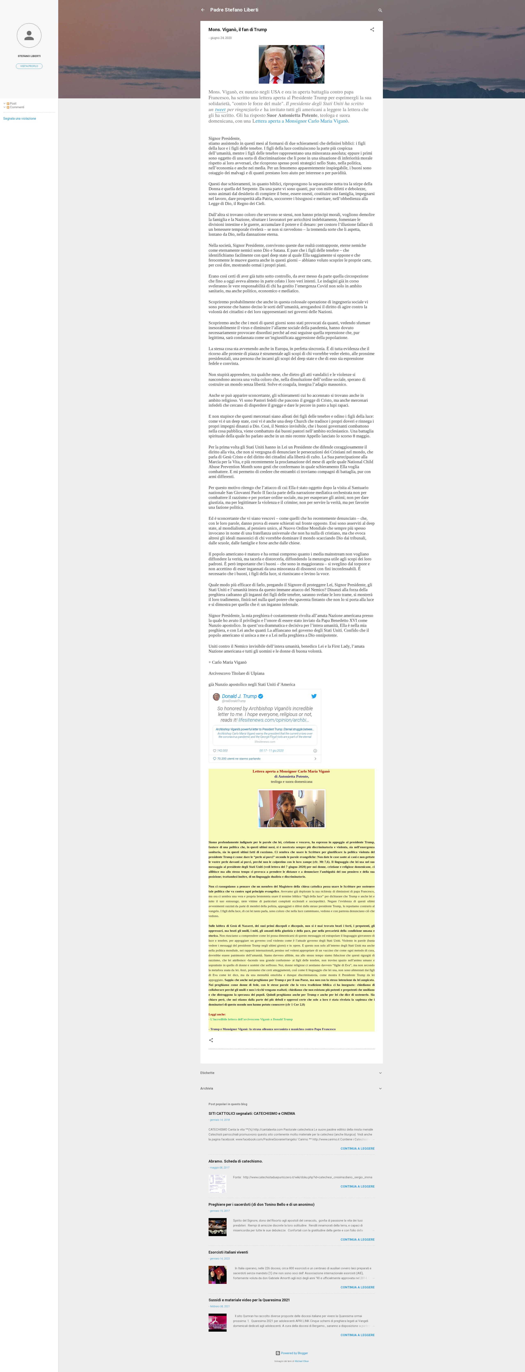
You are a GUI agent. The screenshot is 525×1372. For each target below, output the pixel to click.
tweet (220, 109)
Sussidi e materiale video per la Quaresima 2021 (249, 1300)
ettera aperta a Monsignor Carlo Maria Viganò (302, 120)
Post (12, 103)
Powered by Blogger (294, 1353)
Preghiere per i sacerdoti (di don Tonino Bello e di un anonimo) (262, 1204)
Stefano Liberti (29, 56)
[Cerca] (380, 11)
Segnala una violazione (19, 119)
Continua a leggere (358, 1148)
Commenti (16, 107)
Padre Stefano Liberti (234, 10)
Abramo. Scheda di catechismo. (236, 1161)
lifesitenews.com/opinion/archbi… (274, 720)
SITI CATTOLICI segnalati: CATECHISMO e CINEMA (252, 1113)
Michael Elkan (302, 1361)
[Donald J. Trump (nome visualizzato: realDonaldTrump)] (216, 697)
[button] (372, 30)
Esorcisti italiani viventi (228, 1252)
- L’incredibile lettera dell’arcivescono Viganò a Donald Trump (251, 1019)
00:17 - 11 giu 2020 (272, 750)
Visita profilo (29, 66)
